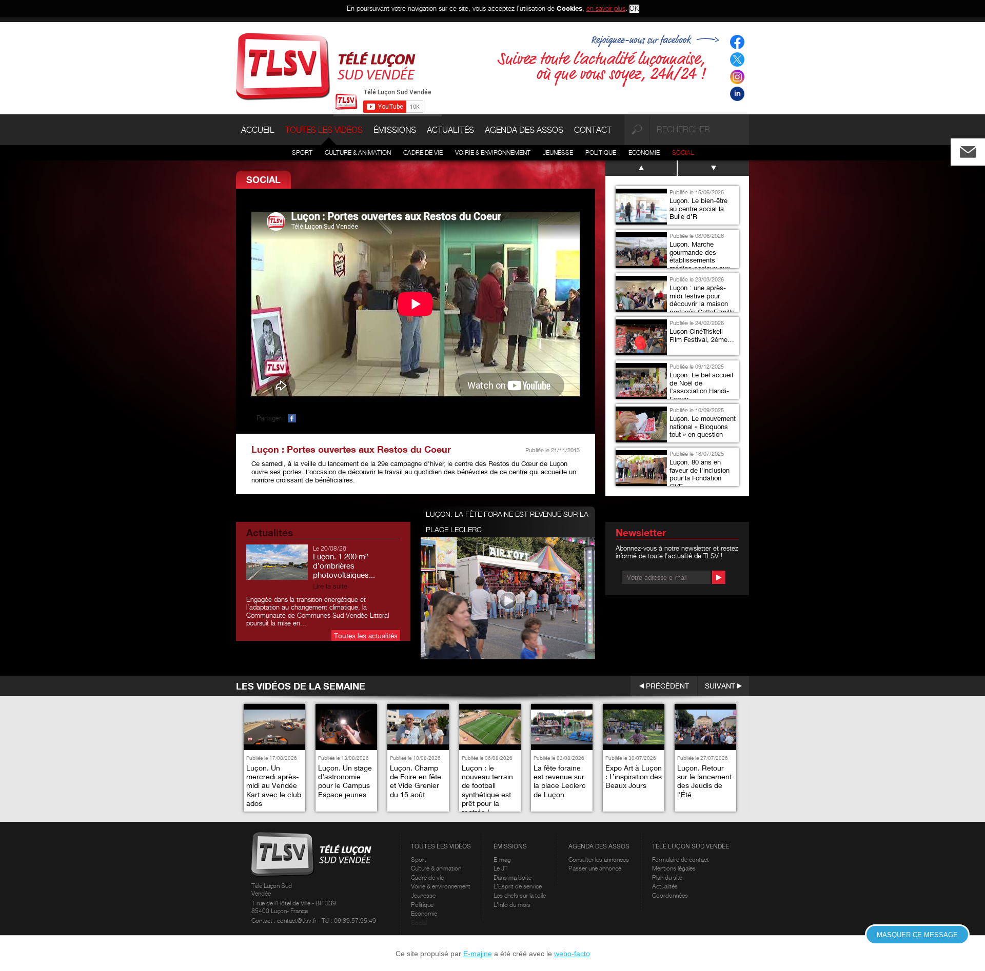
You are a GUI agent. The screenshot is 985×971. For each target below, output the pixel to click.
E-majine (477, 953)
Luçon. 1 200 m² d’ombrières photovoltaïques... (344, 565)
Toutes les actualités (366, 635)
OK (634, 8)
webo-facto (572, 953)
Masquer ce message (917, 935)
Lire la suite (330, 586)
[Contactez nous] (976, 149)
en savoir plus (605, 8)
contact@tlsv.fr (297, 920)
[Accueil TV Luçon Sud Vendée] (326, 65)
